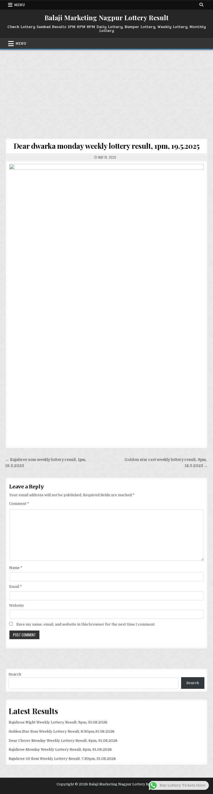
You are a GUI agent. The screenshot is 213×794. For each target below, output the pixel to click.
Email (15, 586)
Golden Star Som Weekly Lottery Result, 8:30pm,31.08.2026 (62, 731)
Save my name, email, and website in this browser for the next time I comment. (85, 624)
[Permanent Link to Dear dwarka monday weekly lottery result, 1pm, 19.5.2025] (106, 301)
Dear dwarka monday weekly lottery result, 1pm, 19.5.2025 (107, 146)
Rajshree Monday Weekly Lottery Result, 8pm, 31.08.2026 (60, 749)
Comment (19, 503)
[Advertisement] (106, 91)
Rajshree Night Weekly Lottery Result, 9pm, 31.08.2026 (58, 722)
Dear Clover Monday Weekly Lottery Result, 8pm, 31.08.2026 (63, 740)
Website (16, 605)
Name (15, 568)
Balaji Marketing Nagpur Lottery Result (106, 17)
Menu (19, 5)
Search (15, 674)
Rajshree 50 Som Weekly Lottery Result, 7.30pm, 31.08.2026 (62, 759)
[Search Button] (201, 4)
